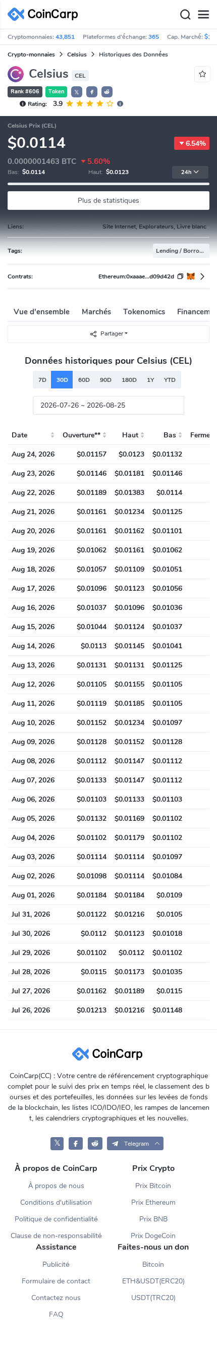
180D (129, 380)
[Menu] (203, 15)
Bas (170, 435)
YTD (170, 380)
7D (42, 380)
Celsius (77, 54)
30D (62, 380)
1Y (150, 380)
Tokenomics (144, 312)
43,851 (65, 37)
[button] (91, 91)
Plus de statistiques (108, 200)
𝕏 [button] (76, 92)
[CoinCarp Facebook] (76, 1143)
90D (106, 380)
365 (153, 37)
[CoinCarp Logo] (45, 14)
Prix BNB (153, 1219)
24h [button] (186, 172)
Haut (130, 435)
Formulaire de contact (56, 1281)
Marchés (96, 312)
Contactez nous (56, 1298)
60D (84, 380)
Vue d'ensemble (42, 312)
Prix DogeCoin (153, 1236)
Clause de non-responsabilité (56, 1236)
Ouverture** (81, 435)
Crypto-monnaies (31, 54)
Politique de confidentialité (56, 1219)
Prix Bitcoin (153, 1186)
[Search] (185, 15)
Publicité (56, 1264)
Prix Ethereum (153, 1202)
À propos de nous (56, 1186)
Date (19, 435)
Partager (111, 333)
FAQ (56, 1314)
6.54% (196, 143)
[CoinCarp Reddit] (95, 1143)
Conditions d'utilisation (56, 1202)
